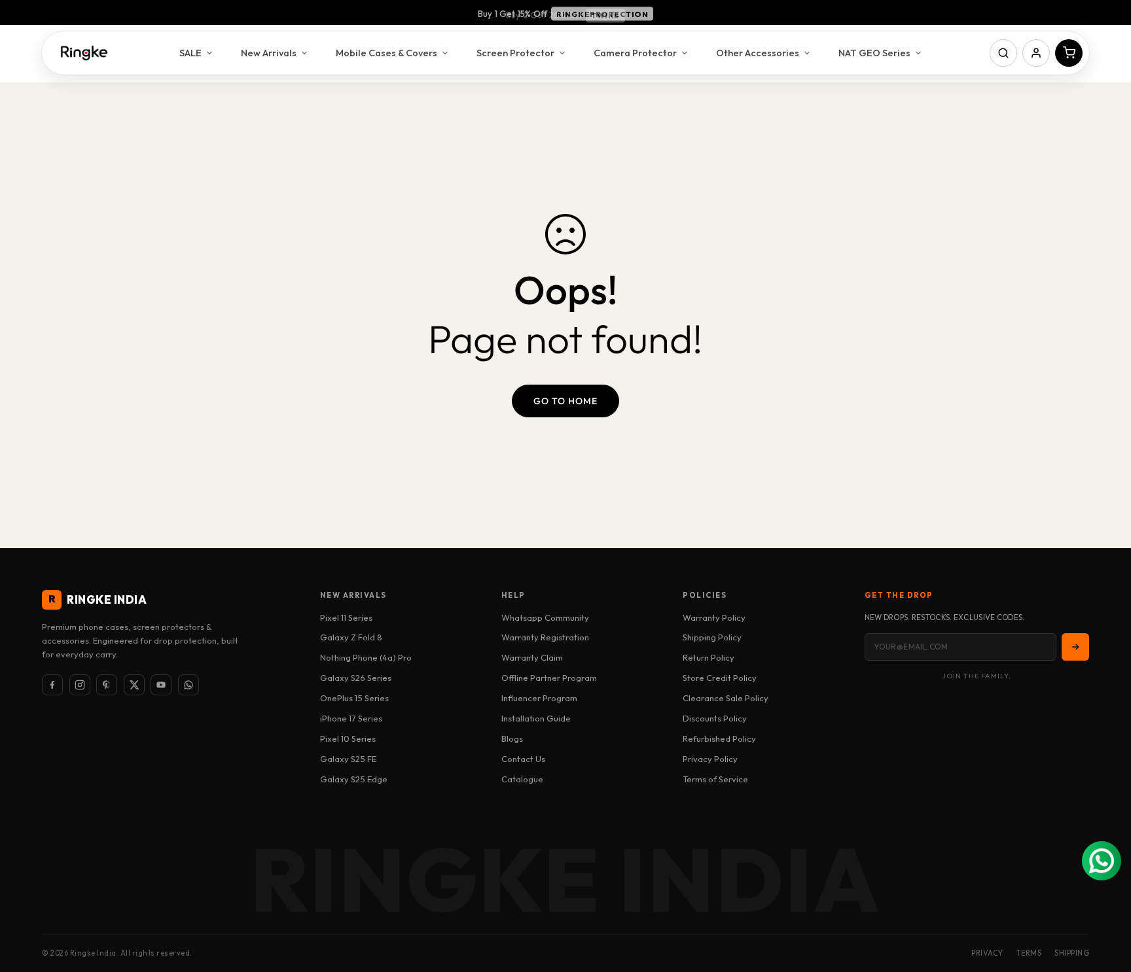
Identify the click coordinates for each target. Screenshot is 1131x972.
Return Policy (708, 657)
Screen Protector (515, 52)
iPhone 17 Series (351, 718)
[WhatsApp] (188, 684)
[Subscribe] (1075, 647)
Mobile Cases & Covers (386, 52)
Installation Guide (536, 718)
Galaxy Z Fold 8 (351, 637)
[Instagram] (79, 684)
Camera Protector (635, 52)
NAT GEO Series (874, 52)
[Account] (1036, 53)
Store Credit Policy (720, 677)
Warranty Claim (532, 657)
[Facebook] (52, 684)
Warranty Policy (714, 617)
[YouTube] (161, 684)
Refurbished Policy (719, 738)
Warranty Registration (545, 637)
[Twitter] (134, 684)
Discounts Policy (715, 718)
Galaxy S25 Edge (353, 779)
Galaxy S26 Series (355, 677)
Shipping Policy (712, 637)
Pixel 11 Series (346, 617)
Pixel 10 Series (348, 738)
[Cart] (1069, 53)
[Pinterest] (106, 684)
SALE (190, 52)
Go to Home (565, 401)
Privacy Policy (710, 759)
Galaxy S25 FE (348, 759)
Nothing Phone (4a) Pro (366, 657)
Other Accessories (757, 52)
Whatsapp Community (545, 617)
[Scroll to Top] (1105, 901)
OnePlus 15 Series (354, 698)
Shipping (1071, 953)
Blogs (512, 738)
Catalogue (522, 779)
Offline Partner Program (549, 677)
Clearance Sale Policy (725, 698)
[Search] (1003, 53)
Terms (1029, 953)
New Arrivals (268, 52)
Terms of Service (715, 779)
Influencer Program (539, 698)
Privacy (987, 953)
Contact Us (523, 759)
